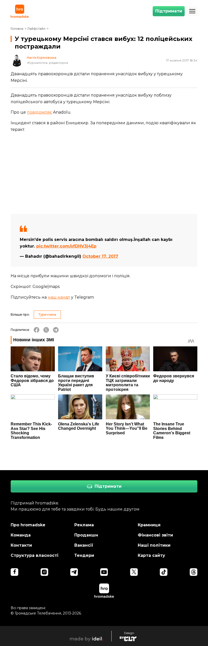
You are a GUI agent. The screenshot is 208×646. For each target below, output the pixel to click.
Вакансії (83, 545)
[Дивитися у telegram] (74, 572)
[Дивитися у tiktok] (163, 572)
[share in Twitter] (46, 330)
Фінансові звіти (155, 535)
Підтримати (168, 11)
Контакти (21, 545)
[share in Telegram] (56, 330)
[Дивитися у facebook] (14, 572)
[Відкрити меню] (192, 11)
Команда (21, 535)
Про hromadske (28, 524)
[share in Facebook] (36, 330)
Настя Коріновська (41, 57)
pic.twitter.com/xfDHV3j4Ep (66, 246)
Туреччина (47, 314)
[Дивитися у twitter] (134, 572)
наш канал (59, 297)
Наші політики (154, 545)
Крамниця (149, 524)
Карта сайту (151, 555)
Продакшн (86, 535)
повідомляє (39, 112)
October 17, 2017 (100, 256)
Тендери (84, 555)
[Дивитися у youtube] (104, 572)
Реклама (84, 524)
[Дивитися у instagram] (44, 572)
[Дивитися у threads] (193, 572)
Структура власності (34, 555)
